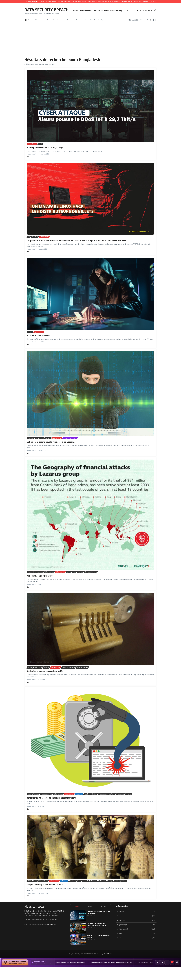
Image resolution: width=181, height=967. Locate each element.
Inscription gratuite (91, 500)
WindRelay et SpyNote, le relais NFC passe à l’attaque (75, 962)
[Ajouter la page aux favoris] (167, 962)
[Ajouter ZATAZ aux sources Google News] (177, 962)
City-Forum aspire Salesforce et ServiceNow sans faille (121, 962)
